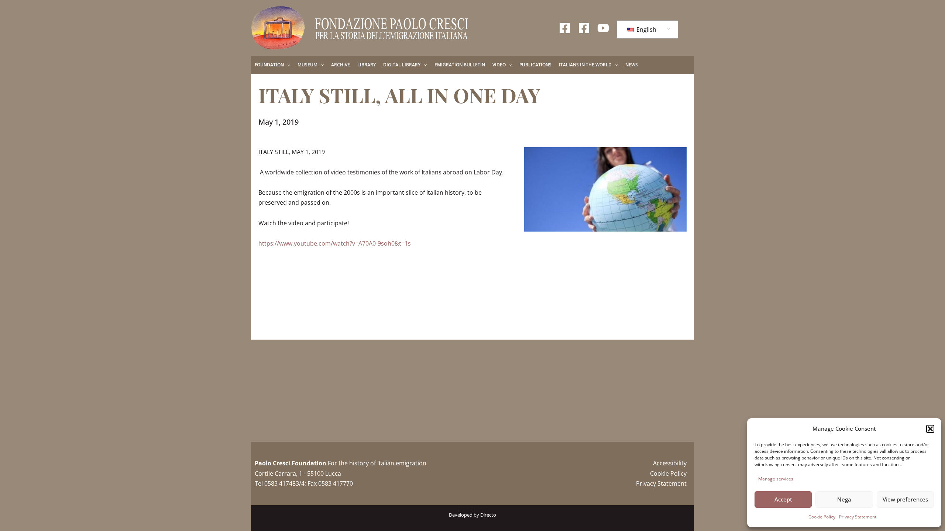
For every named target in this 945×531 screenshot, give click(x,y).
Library (366, 65)
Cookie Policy (821, 517)
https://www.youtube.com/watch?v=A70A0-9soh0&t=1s (334, 243)
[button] (930, 429)
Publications (535, 65)
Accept (783, 499)
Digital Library (401, 65)
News (631, 65)
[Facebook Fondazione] (565, 28)
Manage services (775, 479)
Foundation (269, 65)
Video (499, 65)
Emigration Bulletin (459, 65)
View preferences (905, 499)
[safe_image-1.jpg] (605, 189)
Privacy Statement (857, 517)
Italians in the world (585, 65)
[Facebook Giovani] (584, 28)
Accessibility (670, 463)
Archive (340, 65)
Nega (844, 499)
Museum (307, 65)
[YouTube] (603, 28)
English (645, 29)
